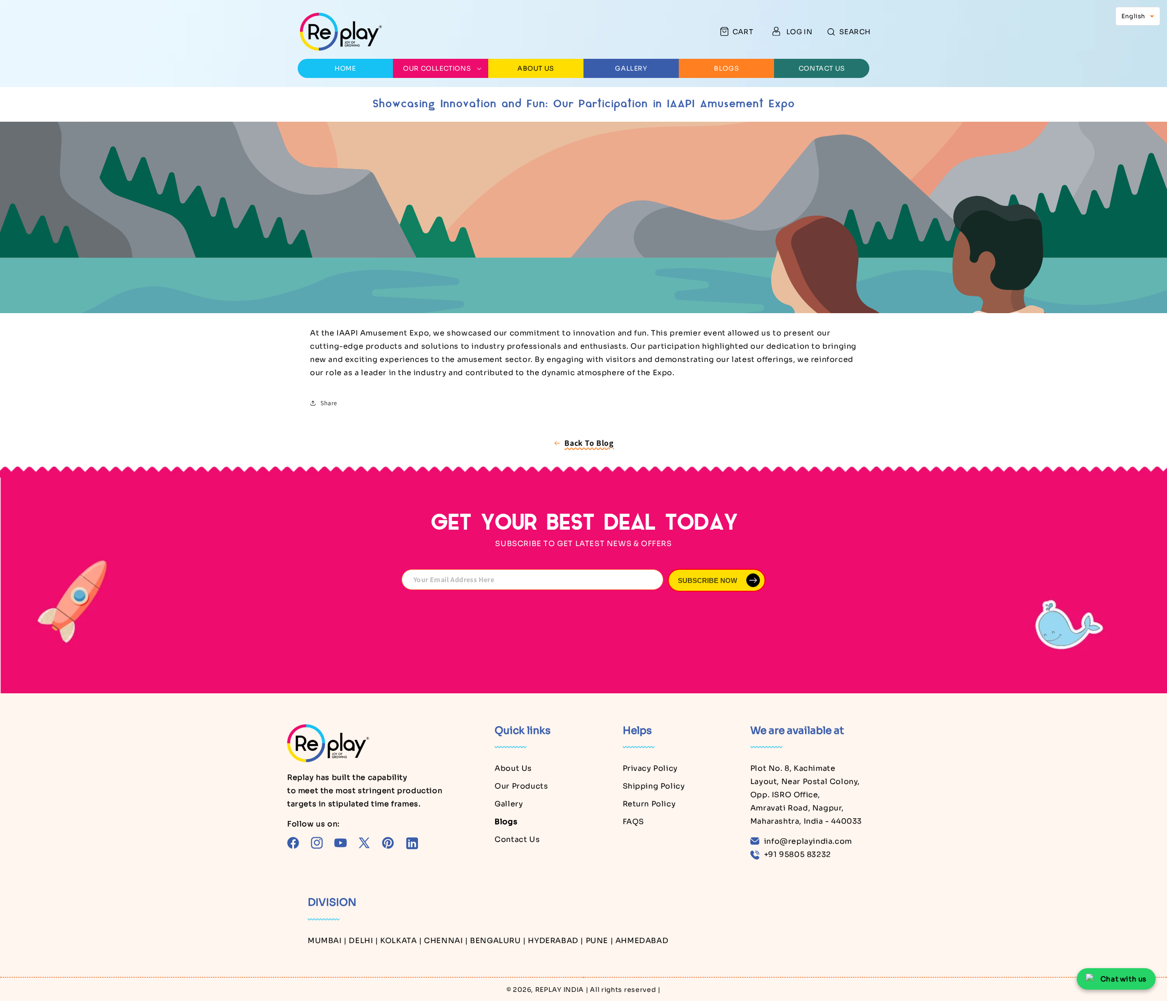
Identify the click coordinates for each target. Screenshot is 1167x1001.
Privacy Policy (650, 768)
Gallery (509, 804)
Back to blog (589, 443)
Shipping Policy (654, 786)
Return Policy (649, 804)
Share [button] (328, 403)
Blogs (506, 821)
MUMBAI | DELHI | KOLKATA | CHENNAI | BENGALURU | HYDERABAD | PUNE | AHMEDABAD (488, 940)
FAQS (633, 821)
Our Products (521, 786)
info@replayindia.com (808, 841)
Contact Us (517, 839)
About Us (513, 768)
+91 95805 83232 (797, 854)
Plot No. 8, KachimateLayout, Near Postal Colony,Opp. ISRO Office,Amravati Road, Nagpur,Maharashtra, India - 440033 (806, 795)
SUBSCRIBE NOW (707, 580)
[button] (849, 31)
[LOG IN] (776, 31)
